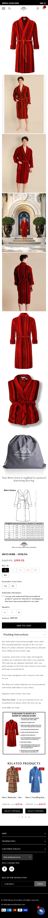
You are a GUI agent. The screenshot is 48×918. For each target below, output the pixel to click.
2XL (28, 570)
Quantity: (6, 607)
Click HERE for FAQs (10, 708)
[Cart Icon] (44, 8)
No (13, 586)
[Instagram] (11, 869)
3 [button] (25, 817)
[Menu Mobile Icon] (3, 8)
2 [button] (22, 817)
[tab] (24, 763)
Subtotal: (5, 618)
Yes (5, 586)
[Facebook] (4, 869)
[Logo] (23, 8)
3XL (35, 570)
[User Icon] (38, 8)
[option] (12, 789)
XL (20, 570)
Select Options (12, 811)
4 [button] (29, 817)
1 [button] (19, 817)
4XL (5, 575)
